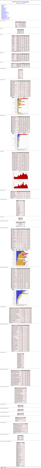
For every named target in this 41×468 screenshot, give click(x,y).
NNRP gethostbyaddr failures (4, 16)
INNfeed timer (2, 6)
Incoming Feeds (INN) (3, 8)
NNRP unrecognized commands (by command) (5, 17)
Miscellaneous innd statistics (4, 11)
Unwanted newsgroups (3, 10)
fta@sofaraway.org (15, 467)
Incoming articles (3, 9)
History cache (2, 5)
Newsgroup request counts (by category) (5, 18)
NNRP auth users (3, 14)
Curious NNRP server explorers (4, 15)
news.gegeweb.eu (25, 1)
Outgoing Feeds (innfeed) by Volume (4, 12)
